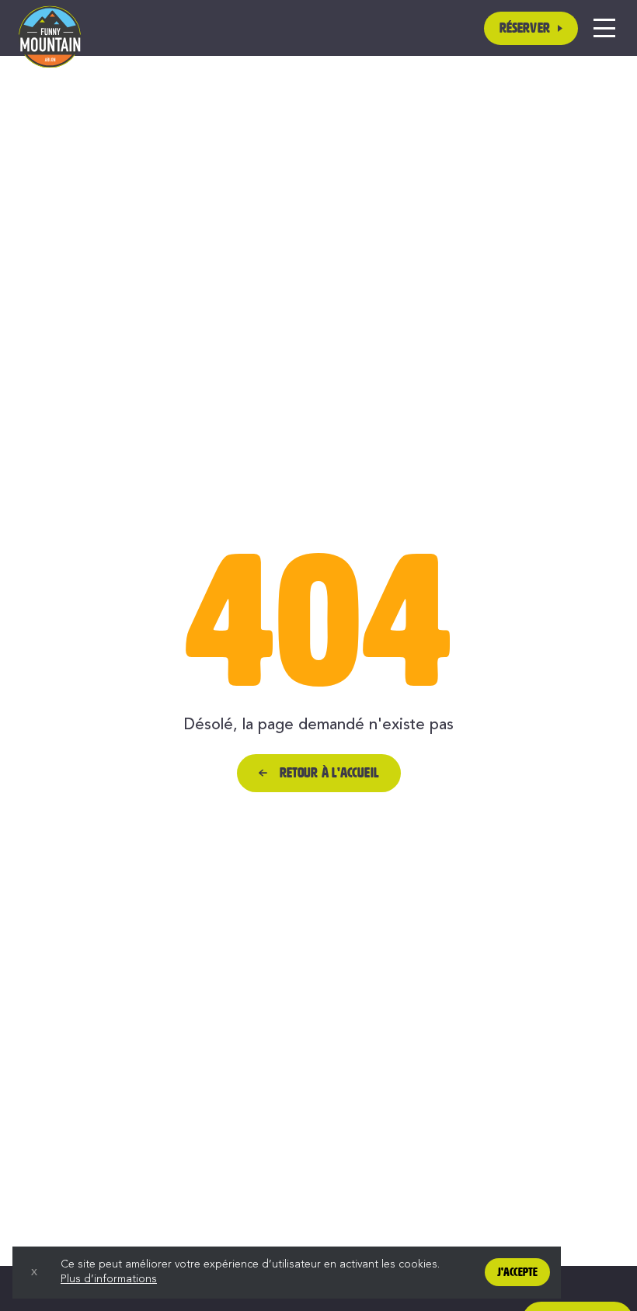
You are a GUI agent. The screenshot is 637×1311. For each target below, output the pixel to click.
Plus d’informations (109, 1279)
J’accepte (517, 1272)
